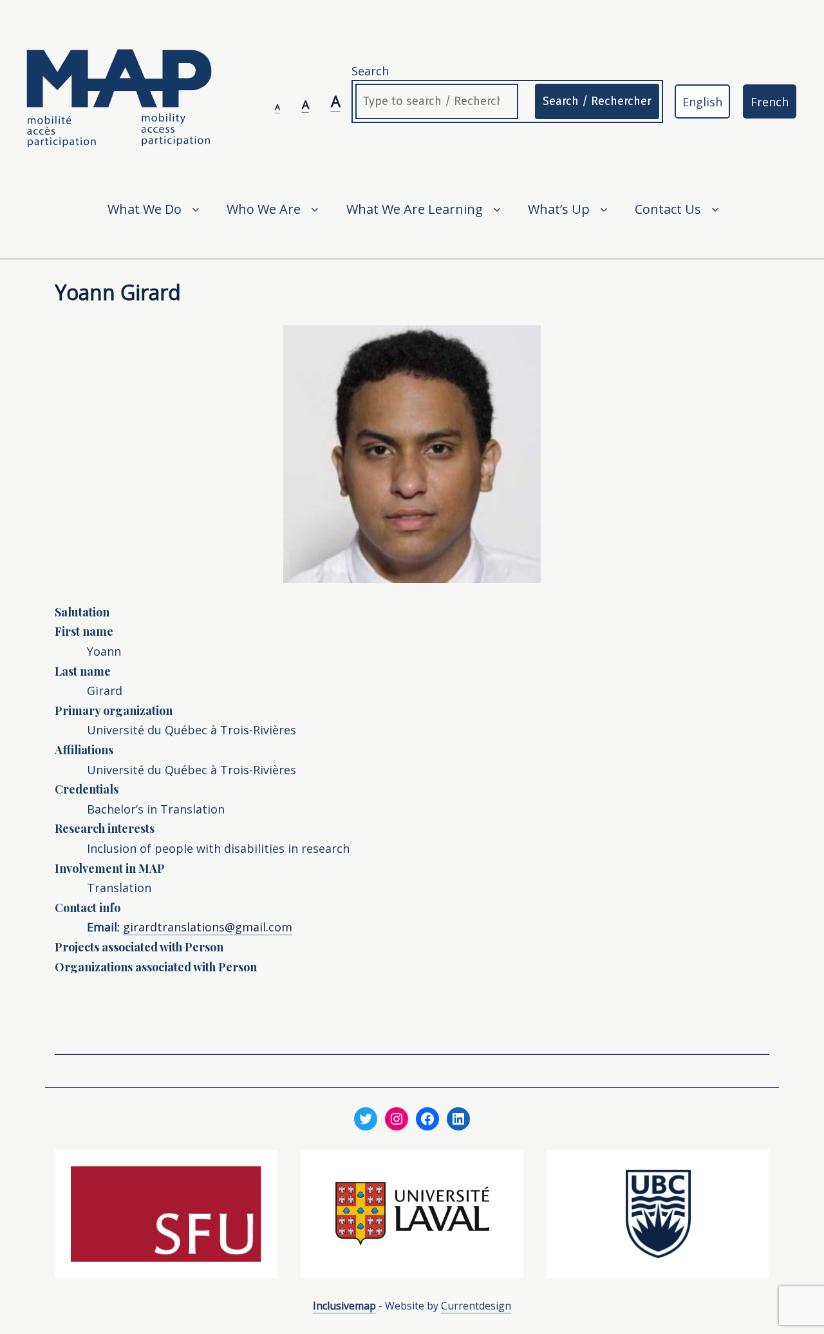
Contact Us (668, 209)
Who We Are (264, 209)
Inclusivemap (344, 1306)
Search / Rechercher (597, 101)
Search (370, 71)
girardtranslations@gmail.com (207, 927)
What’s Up (559, 209)
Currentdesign (476, 1306)
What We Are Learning (414, 209)
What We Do (145, 209)
